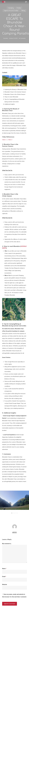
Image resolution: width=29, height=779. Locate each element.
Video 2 (10, 139)
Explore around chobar (11, 10)
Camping (11, 8)
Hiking (23, 10)
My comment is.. (7, 543)
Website (4, 584)
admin (6, 38)
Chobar (18, 8)
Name (4, 568)
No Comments (22, 38)
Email (4, 576)
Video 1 (4, 139)
